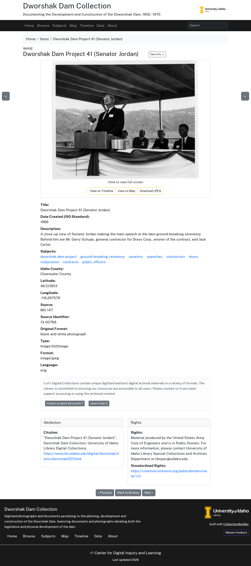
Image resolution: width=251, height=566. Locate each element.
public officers (94, 262)
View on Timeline (101, 191)
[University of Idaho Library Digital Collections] (213, 10)
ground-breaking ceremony (102, 257)
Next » (148, 492)
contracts (70, 262)
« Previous (105, 492)
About (112, 25)
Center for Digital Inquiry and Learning (127, 553)
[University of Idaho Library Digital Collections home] (227, 512)
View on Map (126, 191)
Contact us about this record (63, 403)
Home (29, 25)
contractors (175, 257)
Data (100, 25)
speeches (154, 257)
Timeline (87, 25)
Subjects (59, 25)
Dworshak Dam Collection (67, 5)
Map (73, 25)
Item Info (156, 54)
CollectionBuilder (236, 524)
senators (136, 257)
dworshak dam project (58, 257)
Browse (43, 25)
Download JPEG (150, 191)
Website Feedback (236, 532)
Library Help (97, 403)
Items (44, 39)
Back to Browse (128, 492)
